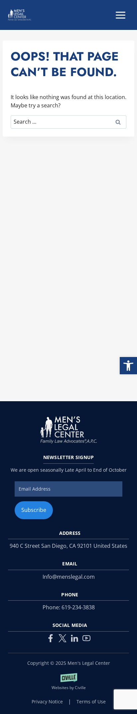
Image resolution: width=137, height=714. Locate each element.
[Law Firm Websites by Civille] (68, 682)
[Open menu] (120, 15)
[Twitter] (63, 638)
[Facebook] (51, 638)
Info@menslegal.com (69, 576)
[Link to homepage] (68, 430)
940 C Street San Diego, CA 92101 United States (68, 545)
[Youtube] (86, 638)
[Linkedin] (74, 638)
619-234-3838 (78, 607)
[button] (128, 365)
